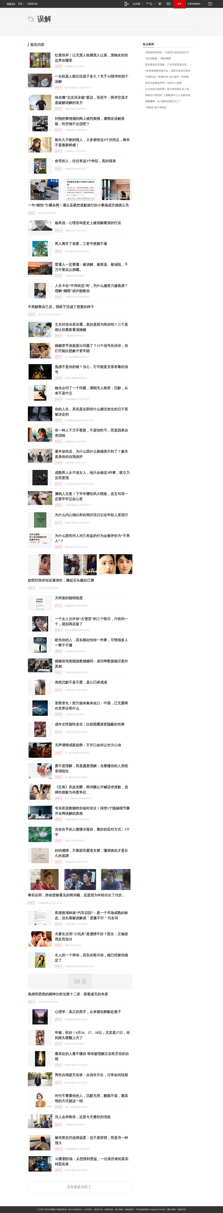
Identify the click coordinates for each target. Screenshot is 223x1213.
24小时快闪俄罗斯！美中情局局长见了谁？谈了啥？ (170, 89)
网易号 (58, 66)
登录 (180, 4)
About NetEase (75, 1209)
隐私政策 (129, 1209)
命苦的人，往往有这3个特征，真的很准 (85, 161)
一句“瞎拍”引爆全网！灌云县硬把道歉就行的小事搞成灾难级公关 (78, 205)
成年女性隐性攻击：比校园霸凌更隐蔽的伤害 (90, 724)
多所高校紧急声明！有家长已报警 (163, 83)
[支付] (160, 4)
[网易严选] (150, 4)
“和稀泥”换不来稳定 (156, 107)
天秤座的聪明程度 (69, 598)
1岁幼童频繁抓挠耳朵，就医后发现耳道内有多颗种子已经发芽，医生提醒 (170, 70)
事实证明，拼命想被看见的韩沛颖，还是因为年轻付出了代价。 (76, 895)
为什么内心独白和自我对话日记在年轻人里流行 (91, 515)
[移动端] (126, 4)
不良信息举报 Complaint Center (150, 1209)
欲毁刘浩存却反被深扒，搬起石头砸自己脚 (61, 580)
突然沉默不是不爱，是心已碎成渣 (81, 682)
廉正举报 (171, 1209)
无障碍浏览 (32, 4)
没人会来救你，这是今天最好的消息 (83, 1117)
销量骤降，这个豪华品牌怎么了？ (163, 101)
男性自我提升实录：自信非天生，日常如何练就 (91, 1075)
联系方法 (98, 1209)
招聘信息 (109, 1209)
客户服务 (119, 1209)
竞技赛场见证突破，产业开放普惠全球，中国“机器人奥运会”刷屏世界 (170, 64)
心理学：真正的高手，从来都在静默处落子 (88, 1012)
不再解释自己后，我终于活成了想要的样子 (61, 307)
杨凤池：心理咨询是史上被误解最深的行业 (88, 223)
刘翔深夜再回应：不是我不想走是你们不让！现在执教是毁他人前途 (170, 52)
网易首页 (11, 4)
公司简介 (88, 1209)
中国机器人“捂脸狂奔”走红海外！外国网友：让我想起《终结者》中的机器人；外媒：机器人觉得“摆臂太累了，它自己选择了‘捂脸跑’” (170, 77)
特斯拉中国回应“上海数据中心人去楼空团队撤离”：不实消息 (170, 95)
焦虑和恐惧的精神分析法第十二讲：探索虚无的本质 (68, 994)
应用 (20, 4)
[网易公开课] (137, 4)
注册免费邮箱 (193, 4)
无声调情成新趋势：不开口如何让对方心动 (88, 745)
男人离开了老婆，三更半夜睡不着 (81, 244)
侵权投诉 (182, 1209)
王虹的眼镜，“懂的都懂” (158, 58)
